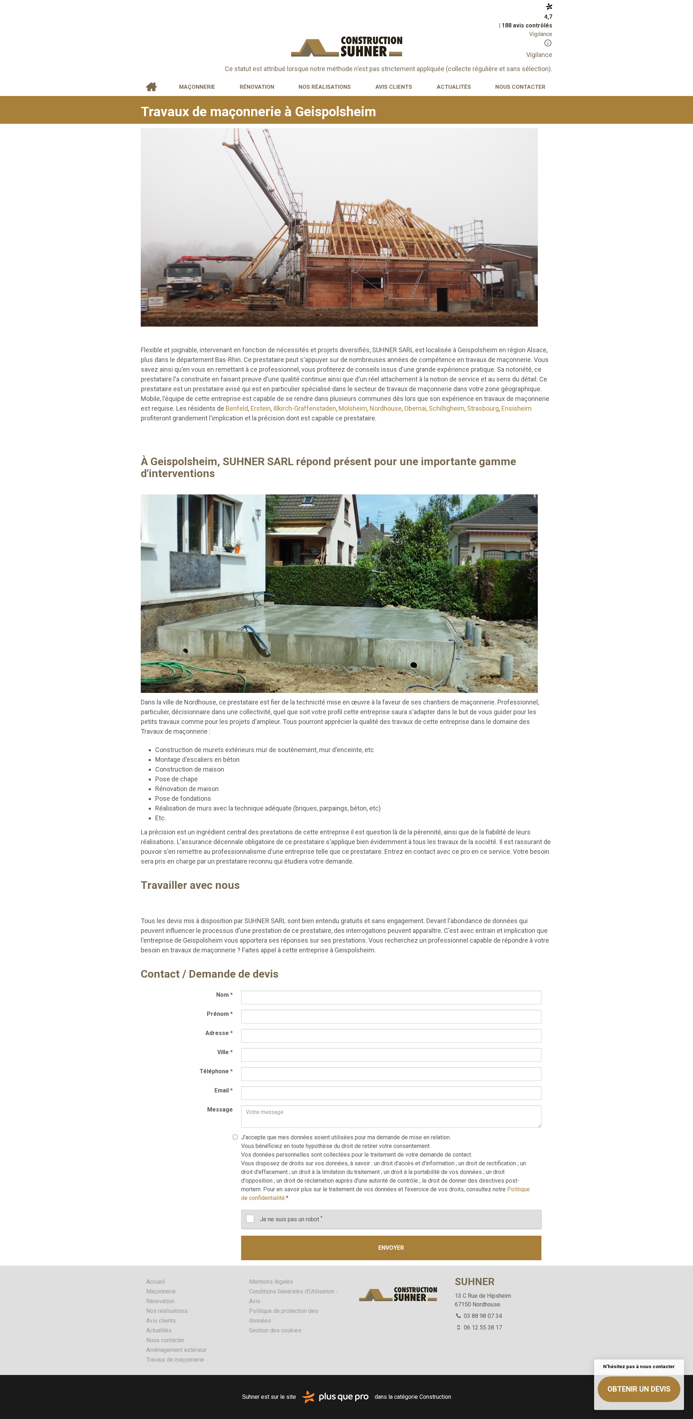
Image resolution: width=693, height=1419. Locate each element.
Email (223, 1090)
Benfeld (237, 408)
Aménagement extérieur (176, 1349)
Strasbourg (483, 408)
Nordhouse (386, 408)
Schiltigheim (447, 408)
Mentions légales (271, 1281)
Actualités (454, 87)
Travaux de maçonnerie (175, 1359)
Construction (435, 1396)
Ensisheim (516, 408)
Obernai (415, 408)
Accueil (151, 87)
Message (220, 1109)
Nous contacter (520, 87)
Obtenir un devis (639, 1389)
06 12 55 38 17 (482, 1327)
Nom (224, 994)
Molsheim (353, 408)
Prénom (220, 1013)
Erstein (260, 408)
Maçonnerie (197, 87)
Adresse (219, 1033)
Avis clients (393, 87)
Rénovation (257, 87)
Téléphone (216, 1071)
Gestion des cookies (275, 1330)
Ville (225, 1052)
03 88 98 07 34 (482, 1316)
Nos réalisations (324, 87)
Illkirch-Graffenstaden (304, 408)
